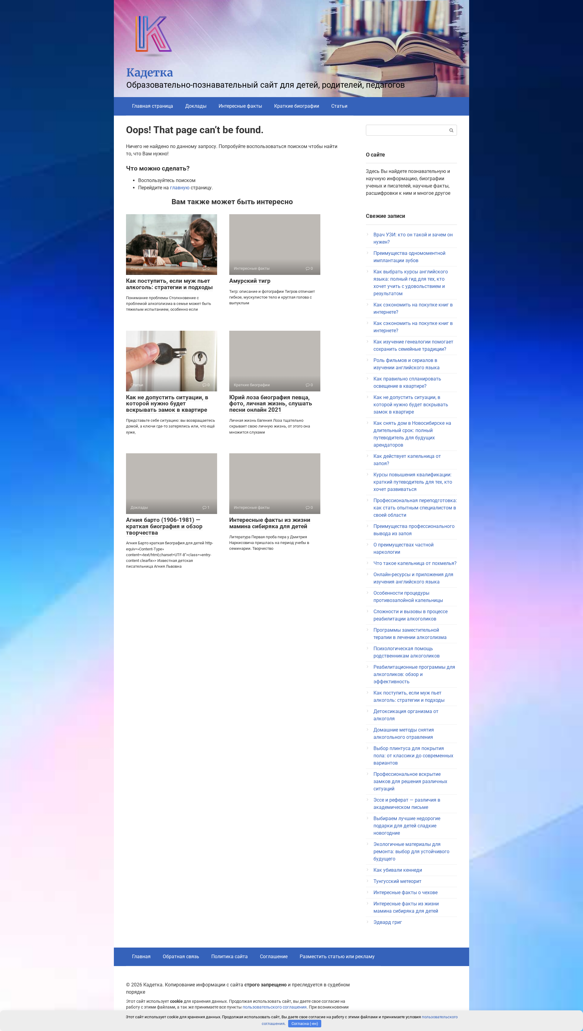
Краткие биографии (296, 106)
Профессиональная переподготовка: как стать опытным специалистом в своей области (415, 508)
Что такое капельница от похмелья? (415, 563)
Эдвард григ (387, 922)
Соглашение (274, 956)
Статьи (339, 106)
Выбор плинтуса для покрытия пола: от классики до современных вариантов (413, 755)
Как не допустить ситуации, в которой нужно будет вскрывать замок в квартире (167, 404)
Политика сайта (229, 956)
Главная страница (152, 106)
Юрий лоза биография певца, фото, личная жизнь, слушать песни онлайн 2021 (270, 404)
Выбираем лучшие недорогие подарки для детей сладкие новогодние (406, 826)
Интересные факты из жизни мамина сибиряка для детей (269, 523)
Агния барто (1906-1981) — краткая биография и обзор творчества (164, 526)
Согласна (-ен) (305, 1023)
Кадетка (149, 72)
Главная (141, 956)
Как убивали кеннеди (397, 870)
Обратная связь (181, 956)
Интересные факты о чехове (405, 892)
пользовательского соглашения (275, 1007)
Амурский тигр (250, 280)
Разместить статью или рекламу (337, 956)
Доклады (195, 106)
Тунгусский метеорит (397, 881)
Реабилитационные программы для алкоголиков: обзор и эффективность (414, 674)
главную (179, 188)
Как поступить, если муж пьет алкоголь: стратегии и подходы (169, 284)
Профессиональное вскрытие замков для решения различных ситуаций (410, 781)
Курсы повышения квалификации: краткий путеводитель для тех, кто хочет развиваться (412, 482)
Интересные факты (240, 106)
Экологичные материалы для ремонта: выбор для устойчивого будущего (411, 851)
